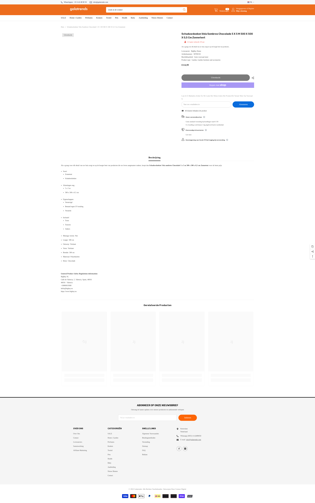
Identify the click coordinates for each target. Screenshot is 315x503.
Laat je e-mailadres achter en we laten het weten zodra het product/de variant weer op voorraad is (217, 97)
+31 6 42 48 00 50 (80, 2)
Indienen (187, 418)
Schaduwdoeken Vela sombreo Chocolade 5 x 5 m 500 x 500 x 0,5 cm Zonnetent (217, 35)
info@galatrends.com (100, 2)
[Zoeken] (146, 10)
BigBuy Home (196, 51)
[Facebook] (179, 448)
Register (251, 8)
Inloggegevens (241, 8)
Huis (62, 27)
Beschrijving (154, 157)
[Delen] (252, 78)
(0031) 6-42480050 (194, 436)
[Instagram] (185, 448)
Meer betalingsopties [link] (217, 89)
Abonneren (243, 104)
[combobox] (143, 10)
